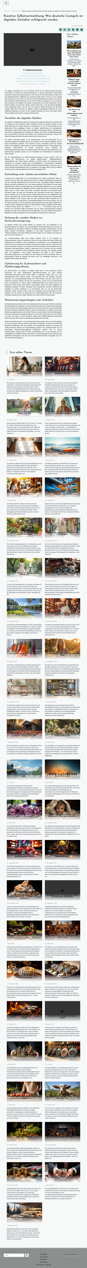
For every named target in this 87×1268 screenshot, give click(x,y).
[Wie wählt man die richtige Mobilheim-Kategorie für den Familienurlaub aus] (24, 608)
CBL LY (66, 1256)
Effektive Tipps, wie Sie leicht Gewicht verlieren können (24, 1097)
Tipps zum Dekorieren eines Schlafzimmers (24, 1217)
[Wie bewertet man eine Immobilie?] (24, 1051)
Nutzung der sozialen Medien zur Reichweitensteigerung (33, 78)
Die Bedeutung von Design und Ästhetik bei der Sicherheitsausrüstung (62, 855)
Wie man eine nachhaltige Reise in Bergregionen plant (24, 775)
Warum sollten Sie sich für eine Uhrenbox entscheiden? (62, 976)
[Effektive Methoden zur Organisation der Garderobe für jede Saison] (62, 689)
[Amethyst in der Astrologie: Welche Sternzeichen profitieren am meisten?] (24, 809)
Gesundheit (43, 1254)
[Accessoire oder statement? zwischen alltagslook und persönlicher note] (24, 366)
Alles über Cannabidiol (24, 1137)
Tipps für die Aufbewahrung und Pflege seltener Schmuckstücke (62, 573)
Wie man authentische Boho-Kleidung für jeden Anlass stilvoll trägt (24, 412)
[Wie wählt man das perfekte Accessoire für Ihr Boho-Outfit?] (24, 487)
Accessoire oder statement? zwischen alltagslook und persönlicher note (24, 372)
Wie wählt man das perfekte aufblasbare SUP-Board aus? (63, 452)
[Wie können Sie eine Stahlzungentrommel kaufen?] (74, 103)
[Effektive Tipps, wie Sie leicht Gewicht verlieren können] (74, 73)
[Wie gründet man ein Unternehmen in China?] (62, 1172)
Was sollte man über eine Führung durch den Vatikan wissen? (62, 936)
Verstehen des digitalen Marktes (32, 73)
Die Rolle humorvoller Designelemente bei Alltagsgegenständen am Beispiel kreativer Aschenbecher (24, 896)
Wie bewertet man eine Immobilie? (24, 1056)
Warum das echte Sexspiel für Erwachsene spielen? (62, 1016)
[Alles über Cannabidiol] (24, 1132)
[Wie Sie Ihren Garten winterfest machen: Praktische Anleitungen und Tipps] (24, 729)
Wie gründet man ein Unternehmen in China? (62, 1177)
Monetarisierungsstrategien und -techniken (32, 84)
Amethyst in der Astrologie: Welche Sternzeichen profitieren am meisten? (24, 815)
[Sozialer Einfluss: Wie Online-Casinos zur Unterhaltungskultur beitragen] (24, 850)
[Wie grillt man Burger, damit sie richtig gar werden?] (24, 1011)
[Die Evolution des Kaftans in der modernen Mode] (24, 648)
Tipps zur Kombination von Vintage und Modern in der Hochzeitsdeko (62, 735)
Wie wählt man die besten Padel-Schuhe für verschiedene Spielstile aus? (62, 493)
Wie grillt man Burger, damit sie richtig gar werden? (24, 1016)
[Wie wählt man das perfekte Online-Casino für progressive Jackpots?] (62, 366)
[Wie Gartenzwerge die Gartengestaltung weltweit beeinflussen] (24, 527)
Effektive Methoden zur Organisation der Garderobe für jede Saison (62, 694)
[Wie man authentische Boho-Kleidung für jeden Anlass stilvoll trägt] (24, 407)
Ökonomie (43, 1259)
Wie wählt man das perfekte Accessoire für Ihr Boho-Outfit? (24, 493)
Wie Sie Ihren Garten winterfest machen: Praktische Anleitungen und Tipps (24, 735)
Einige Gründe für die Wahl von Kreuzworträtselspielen (75, 141)
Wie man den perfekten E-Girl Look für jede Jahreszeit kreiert (62, 533)
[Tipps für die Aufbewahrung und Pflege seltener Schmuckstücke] (62, 568)
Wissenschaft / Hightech (43, 1264)
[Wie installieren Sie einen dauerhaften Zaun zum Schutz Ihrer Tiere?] (74, 45)
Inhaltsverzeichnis (33, 70)
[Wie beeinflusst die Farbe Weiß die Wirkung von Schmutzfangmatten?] (24, 447)
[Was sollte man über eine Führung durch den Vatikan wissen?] (62, 930)
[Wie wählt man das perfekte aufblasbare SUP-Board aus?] (62, 447)
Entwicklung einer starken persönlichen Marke (32, 76)
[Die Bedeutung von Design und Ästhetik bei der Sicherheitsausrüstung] (62, 850)
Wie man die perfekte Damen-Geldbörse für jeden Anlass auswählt (62, 614)
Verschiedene (16, 11)
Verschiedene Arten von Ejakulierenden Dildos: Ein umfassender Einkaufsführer (63, 896)
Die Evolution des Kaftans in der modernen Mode (24, 654)
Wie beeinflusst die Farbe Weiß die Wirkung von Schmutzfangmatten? (24, 452)
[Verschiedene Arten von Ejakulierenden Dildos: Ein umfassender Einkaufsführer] (62, 890)
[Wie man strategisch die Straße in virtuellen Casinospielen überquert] (62, 407)
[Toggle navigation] (6, 3)
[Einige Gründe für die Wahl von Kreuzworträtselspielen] (74, 133)
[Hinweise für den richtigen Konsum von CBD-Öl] (24, 930)
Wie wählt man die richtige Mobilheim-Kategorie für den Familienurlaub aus (24, 614)
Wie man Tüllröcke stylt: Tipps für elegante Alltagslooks (24, 573)
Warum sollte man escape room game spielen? (62, 1137)
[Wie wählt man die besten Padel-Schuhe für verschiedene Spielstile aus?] (62, 487)
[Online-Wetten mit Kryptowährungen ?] (24, 1172)
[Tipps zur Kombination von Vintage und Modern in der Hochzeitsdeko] (62, 729)
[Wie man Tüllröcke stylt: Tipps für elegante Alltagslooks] (24, 568)
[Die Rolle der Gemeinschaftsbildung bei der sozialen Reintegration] (62, 769)
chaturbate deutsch (37, 206)
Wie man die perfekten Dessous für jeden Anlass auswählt (24, 694)
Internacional (44, 1257)
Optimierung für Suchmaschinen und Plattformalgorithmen (33, 81)
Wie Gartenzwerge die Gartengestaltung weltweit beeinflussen (24, 533)
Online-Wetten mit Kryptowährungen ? (24, 1177)
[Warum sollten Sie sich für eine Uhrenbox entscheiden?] (74, 160)
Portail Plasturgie (72, 1256)
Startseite (7, 11)
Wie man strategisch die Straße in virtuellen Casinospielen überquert (62, 412)
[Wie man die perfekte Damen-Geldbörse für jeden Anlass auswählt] (62, 608)
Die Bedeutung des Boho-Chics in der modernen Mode (62, 654)
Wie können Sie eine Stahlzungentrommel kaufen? (62, 1057)
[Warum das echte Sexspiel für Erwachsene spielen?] (62, 1011)
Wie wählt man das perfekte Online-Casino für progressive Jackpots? (62, 372)
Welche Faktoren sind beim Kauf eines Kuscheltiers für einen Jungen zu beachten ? (62, 815)
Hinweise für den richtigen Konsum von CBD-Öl (24, 935)
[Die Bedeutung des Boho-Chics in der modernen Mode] (62, 648)
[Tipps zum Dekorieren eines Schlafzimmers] (24, 1212)
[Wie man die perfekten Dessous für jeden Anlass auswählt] (24, 689)
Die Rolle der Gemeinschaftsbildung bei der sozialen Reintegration (62, 775)
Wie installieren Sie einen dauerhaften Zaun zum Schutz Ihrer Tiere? (62, 1097)
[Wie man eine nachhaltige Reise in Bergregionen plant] (24, 769)
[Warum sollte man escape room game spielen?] (62, 1132)
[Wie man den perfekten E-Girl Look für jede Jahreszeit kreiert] (62, 527)
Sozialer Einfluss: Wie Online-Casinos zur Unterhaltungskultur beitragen (24, 855)
